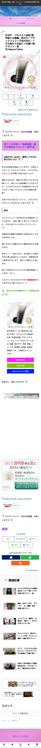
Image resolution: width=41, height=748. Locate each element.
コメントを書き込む (20, 713)
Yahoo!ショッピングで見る (20, 371)
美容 (5, 529)
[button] (27, 103)
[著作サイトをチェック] (11, 557)
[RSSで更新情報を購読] (20, 563)
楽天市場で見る (20, 360)
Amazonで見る (20, 365)
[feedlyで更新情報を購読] (30, 557)
